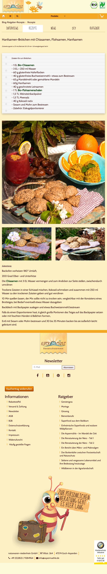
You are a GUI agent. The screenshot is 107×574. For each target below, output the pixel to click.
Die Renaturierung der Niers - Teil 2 (77, 443)
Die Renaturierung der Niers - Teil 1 (77, 438)
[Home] (4, 16)
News (53, 28)
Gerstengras (67, 401)
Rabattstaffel (15, 401)
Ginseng (65, 411)
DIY (74, 28)
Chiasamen (12, 281)
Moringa (65, 406)
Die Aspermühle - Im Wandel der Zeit (79, 433)
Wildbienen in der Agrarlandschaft (77, 468)
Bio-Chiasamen (26, 65)
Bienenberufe (67, 416)
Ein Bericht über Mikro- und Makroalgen (80, 447)
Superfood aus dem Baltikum (75, 420)
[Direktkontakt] (52, 512)
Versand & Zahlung (17, 406)
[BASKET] (101, 16)
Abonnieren (68, 367)
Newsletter (14, 411)
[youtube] (48, 375)
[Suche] (17, 16)
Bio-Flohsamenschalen (30, 90)
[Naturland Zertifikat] (102, 5)
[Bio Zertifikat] (94, 5)
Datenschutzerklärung (19, 425)
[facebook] (38, 375)
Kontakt (12, 430)
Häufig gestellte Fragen (20, 444)
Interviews (12, 28)
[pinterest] (59, 375)
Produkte (54, 16)
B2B (11, 420)
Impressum (14, 435)
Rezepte (33, 28)
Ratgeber (94, 28)
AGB (11, 416)
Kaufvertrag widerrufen (19, 388)
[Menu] (10, 16)
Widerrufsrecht (15, 439)
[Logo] (53, 344)
